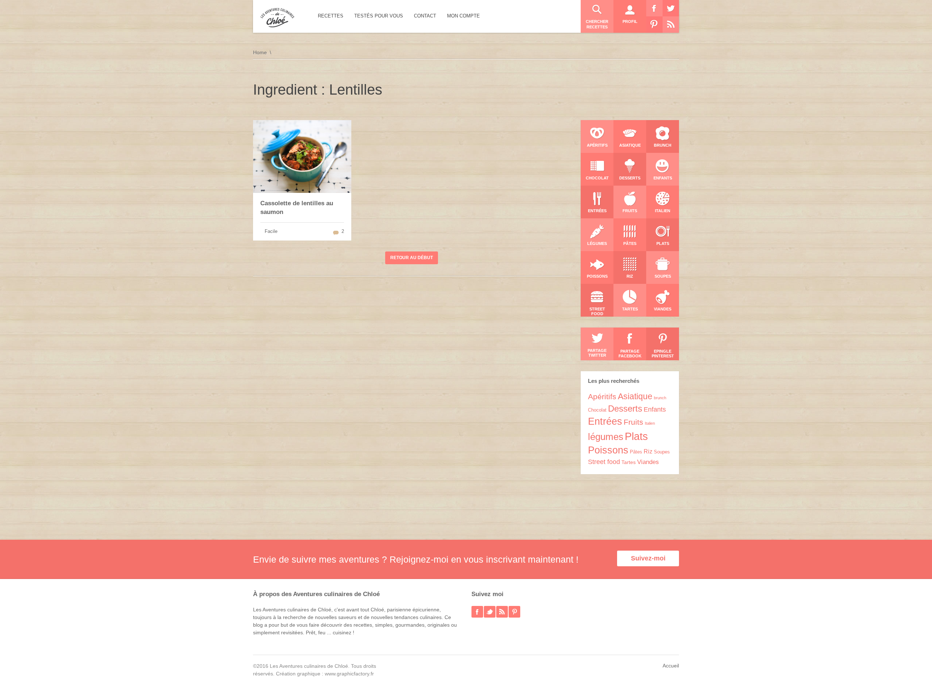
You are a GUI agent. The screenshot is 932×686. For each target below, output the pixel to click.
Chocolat (597, 410)
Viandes (648, 462)
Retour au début (411, 257)
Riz (648, 451)
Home (260, 52)
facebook (477, 612)
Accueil (671, 666)
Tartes (628, 462)
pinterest (514, 612)
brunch (660, 398)
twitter (489, 612)
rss (502, 612)
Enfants (655, 409)
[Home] (277, 17)
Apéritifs (602, 396)
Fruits (633, 422)
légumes (605, 437)
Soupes (662, 452)
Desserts (625, 408)
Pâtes (636, 452)
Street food (604, 461)
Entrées (605, 421)
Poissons (608, 450)
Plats (636, 436)
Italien (650, 423)
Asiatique (635, 396)
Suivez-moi (648, 558)
